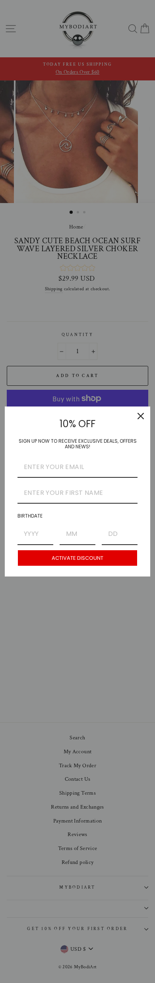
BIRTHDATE (30, 515)
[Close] (140, 416)
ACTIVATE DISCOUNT (77, 558)
